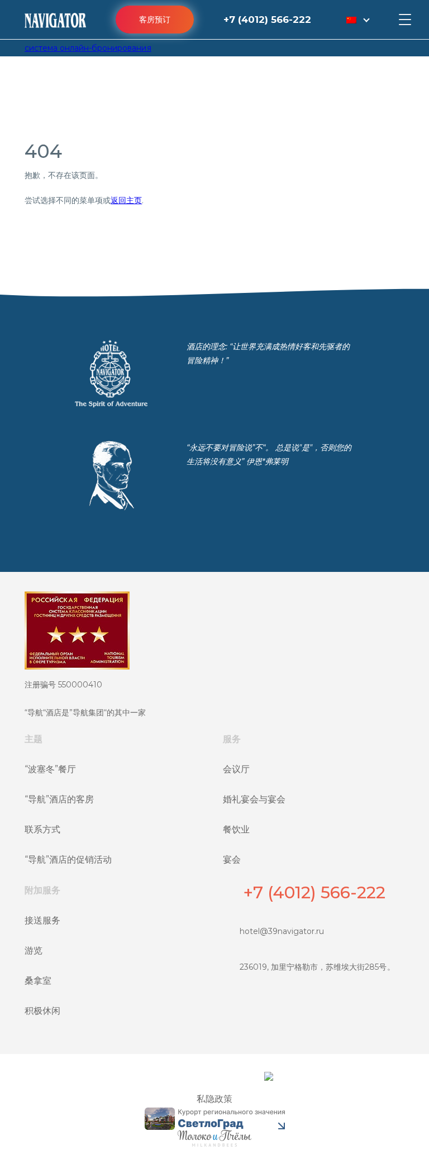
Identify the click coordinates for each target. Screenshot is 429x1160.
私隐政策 (214, 1099)
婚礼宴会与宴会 (254, 799)
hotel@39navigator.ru (282, 931)
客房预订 (154, 20)
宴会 (232, 859)
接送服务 (42, 920)
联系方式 (42, 829)
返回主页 (126, 200)
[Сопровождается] (214, 1138)
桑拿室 (38, 980)
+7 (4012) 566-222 (267, 19)
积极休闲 (42, 1010)
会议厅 (236, 769)
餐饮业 (236, 829)
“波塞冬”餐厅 (50, 769)
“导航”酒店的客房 (59, 799)
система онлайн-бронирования (88, 48)
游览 (33, 950)
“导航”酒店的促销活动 (68, 859)
